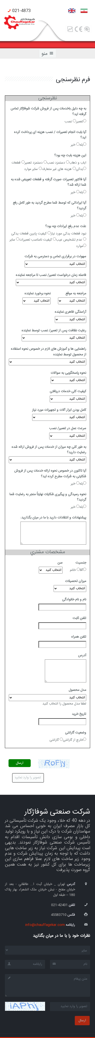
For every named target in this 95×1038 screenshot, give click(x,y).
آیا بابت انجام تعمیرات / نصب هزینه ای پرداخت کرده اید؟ (50, 135)
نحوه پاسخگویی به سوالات (68, 373)
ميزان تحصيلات (75, 581)
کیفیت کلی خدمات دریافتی (68, 391)
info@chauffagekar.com (45, 925)
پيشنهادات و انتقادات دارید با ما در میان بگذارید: (53, 517)
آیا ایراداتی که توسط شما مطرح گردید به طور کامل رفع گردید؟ (49, 205)
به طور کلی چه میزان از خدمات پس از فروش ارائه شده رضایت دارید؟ (49, 449)
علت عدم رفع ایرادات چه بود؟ (65, 226)
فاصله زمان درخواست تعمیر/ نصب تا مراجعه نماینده (51, 275)
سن (60, 562)
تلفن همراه (78, 637)
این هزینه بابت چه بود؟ (70, 155)
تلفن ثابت (79, 618)
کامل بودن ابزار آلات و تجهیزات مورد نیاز (59, 410)
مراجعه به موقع (76, 293)
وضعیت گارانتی (75, 732)
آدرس (82, 655)
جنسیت (81, 562)
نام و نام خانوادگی (74, 599)
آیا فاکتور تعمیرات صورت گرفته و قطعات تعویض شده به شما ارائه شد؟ (48, 182)
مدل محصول (77, 690)
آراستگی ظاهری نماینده (70, 312)
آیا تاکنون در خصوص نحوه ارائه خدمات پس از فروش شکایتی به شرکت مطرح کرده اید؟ (50, 473)
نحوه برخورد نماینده (38, 293)
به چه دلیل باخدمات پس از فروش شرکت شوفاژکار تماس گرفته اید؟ (48, 111)
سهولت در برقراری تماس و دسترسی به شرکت (55, 256)
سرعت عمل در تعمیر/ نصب (67, 428)
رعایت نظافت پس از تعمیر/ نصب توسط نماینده (54, 330)
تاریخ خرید (79, 714)
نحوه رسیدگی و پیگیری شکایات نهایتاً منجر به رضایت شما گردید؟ (48, 497)
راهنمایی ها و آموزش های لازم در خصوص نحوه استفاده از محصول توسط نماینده (48, 351)
